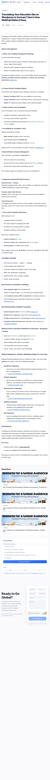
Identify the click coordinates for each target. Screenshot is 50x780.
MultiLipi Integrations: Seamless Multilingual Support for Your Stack (20, 555)
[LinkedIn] (10, 570)
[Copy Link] (40, 570)
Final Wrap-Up (7, 557)
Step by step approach (9, 544)
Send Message (36, 618)
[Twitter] (25, 570)
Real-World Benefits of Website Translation (14, 552)
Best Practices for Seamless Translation (13, 549)
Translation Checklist (9, 546)
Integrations (26, 2)
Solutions (18, 2)
